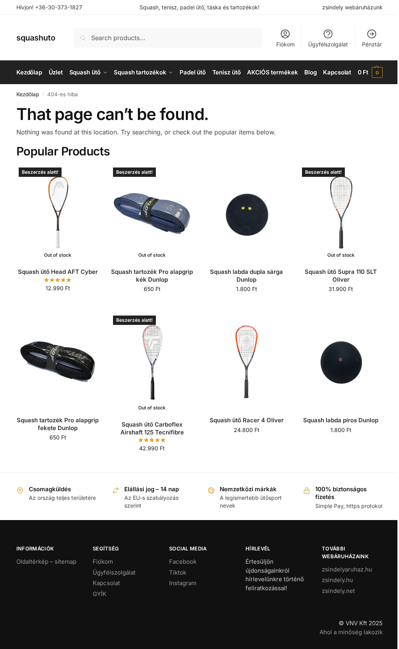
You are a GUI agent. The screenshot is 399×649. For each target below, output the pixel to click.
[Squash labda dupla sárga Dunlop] (246, 213)
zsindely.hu (337, 580)
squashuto (35, 37)
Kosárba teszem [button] (246, 305)
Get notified (57, 304)
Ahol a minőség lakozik (351, 632)
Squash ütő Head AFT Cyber (58, 271)
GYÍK (99, 594)
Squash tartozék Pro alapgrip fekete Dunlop (58, 424)
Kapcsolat (106, 583)
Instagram (182, 583)
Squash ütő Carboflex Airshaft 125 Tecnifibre (152, 428)
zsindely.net (338, 590)
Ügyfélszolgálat (328, 44)
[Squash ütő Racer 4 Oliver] (246, 361)
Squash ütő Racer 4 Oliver (247, 420)
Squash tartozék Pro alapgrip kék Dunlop (152, 275)
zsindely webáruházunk (352, 7)
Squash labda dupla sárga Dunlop (246, 275)
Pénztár (372, 44)
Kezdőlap (27, 94)
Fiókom (285, 44)
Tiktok (177, 572)
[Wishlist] (87, 177)
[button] (370, 72)
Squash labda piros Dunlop (340, 420)
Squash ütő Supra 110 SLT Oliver (341, 275)
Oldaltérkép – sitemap (46, 561)
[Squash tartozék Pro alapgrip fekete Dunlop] (57, 361)
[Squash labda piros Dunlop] (341, 361)
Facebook (182, 561)
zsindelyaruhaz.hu (347, 569)
